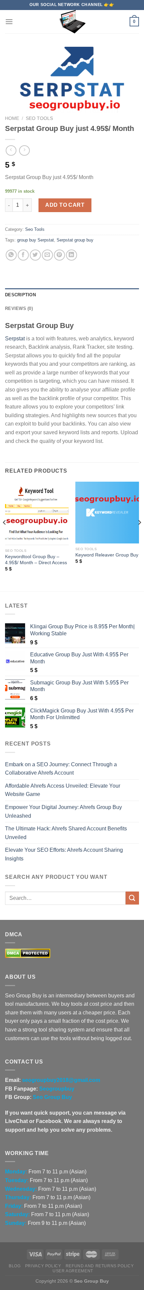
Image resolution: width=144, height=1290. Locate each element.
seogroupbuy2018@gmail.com (61, 1080)
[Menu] (9, 21)
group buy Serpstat (35, 240)
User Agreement (73, 1271)
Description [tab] (20, 294)
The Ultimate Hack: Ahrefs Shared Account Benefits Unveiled (66, 833)
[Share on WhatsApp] (11, 255)
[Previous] (4, 536)
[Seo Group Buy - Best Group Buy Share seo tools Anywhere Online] (72, 21)
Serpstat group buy (75, 240)
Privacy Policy (43, 1266)
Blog (14, 1266)
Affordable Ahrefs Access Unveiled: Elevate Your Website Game (62, 790)
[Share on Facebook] (23, 255)
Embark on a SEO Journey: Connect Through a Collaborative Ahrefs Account (61, 769)
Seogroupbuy (56, 1089)
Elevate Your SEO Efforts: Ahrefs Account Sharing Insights (64, 854)
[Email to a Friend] (47, 255)
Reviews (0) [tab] (19, 308)
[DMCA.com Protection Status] (27, 953)
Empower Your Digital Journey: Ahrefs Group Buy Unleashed (63, 811)
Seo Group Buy (52, 1097)
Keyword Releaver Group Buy (106, 554)
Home (12, 118)
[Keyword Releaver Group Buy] (107, 512)
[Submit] (132, 898)
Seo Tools (39, 118)
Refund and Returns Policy (100, 1266)
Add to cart (64, 205)
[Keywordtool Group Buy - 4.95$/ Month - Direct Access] (37, 513)
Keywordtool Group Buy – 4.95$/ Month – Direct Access (36, 559)
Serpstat (15, 338)
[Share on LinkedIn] (71, 255)
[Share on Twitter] (35, 255)
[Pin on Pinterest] (59, 255)
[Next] (139, 536)
